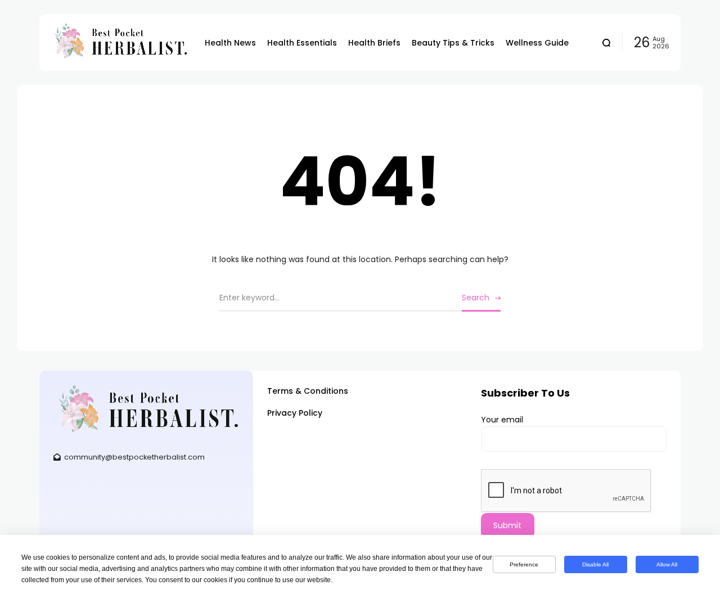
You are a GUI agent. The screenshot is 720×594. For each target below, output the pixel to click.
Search (475, 297)
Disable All (595, 564)
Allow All (666, 564)
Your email (502, 419)
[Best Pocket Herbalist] (119, 42)
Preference (524, 564)
